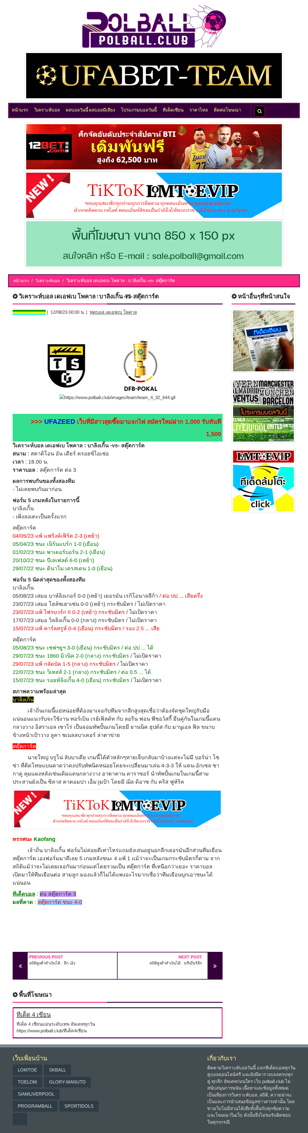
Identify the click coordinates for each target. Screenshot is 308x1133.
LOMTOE (27, 1069)
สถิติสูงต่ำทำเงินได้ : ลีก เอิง (52, 963)
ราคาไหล (198, 109)
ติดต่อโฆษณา (227, 109)
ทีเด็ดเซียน (173, 109)
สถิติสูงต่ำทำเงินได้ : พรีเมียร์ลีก (175, 963)
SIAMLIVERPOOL (36, 1094)
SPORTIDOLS (79, 1106)
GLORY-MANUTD (67, 1081)
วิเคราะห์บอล (47, 109)
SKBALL (57, 1069)
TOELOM (27, 1081)
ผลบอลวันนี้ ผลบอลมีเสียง (90, 109)
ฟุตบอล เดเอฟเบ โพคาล (113, 312)
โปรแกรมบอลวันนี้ (139, 109)
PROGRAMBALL (35, 1106)
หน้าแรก (20, 109)
